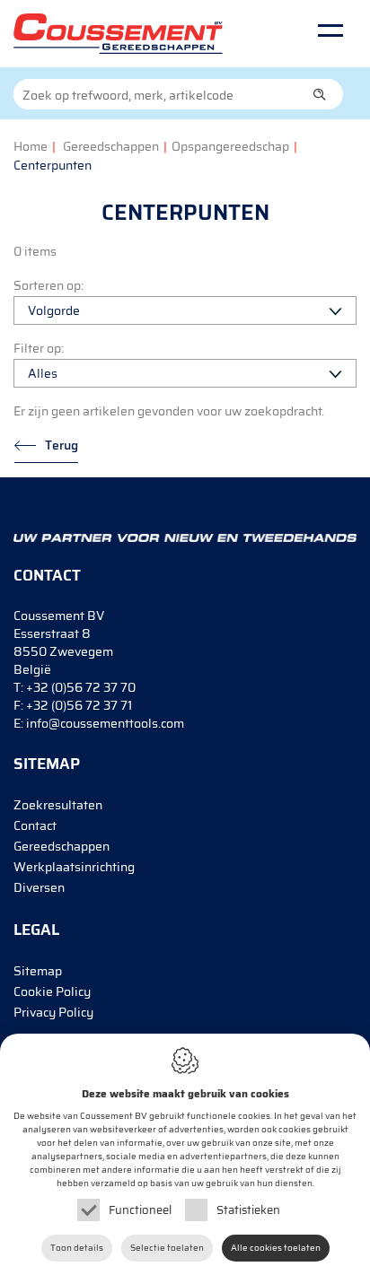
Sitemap (37, 971)
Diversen (39, 887)
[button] (320, 94)
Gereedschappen (111, 146)
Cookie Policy (52, 991)
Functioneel (140, 1210)
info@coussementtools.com (105, 723)
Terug (61, 445)
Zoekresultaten (57, 805)
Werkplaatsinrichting (74, 867)
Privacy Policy (53, 1012)
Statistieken (248, 1210)
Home (30, 146)
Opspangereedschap (230, 146)
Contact (35, 825)
